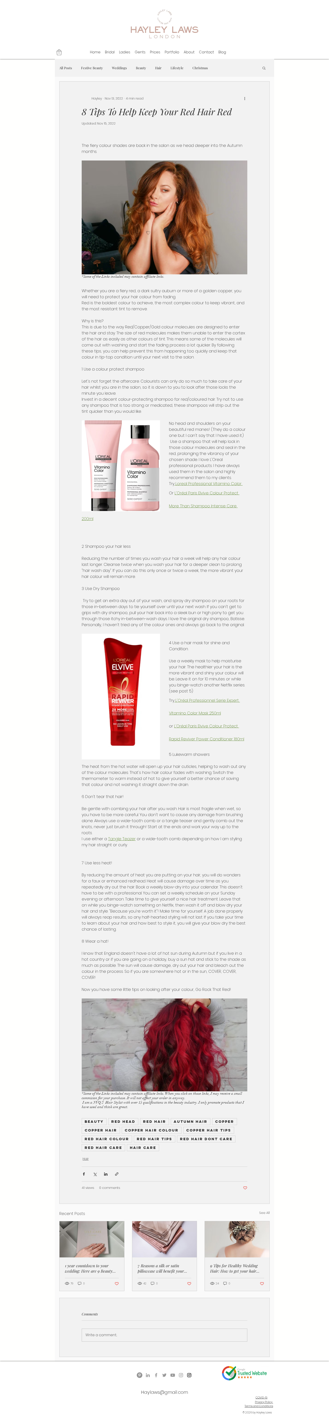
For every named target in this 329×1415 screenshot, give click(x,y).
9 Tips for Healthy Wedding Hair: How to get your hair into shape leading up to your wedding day (235, 1268)
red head (123, 1121)
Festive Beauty (92, 68)
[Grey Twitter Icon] (164, 1375)
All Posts (65, 68)
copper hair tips (208, 1130)
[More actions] (244, 98)
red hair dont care (206, 1139)
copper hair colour (152, 1130)
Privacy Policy (264, 1402)
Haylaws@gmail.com (164, 1392)
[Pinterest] (139, 1375)
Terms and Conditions (259, 1406)
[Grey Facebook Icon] (156, 1375)
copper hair (101, 1130)
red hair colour (107, 1139)
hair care (143, 1147)
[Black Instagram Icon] (189, 1375)
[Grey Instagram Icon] (181, 1375)
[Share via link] (117, 1174)
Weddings (119, 68)
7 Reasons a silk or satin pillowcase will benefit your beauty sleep (161, 1268)
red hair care (103, 1147)
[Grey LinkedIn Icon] (148, 1375)
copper (224, 1121)
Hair (158, 68)
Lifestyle (177, 68)
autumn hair (190, 1121)
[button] (59, 52)
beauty (94, 1121)
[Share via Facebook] (84, 1174)
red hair (154, 1121)
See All (264, 1213)
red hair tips (154, 1139)
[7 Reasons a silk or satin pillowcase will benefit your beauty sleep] (164, 1239)
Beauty (141, 68)
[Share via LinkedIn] (106, 1174)
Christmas (200, 68)
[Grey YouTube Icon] (172, 1375)
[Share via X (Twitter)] (95, 1174)
